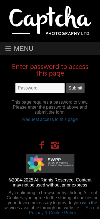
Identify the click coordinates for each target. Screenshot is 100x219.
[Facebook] (41, 145)
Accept (92, 207)
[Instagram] (55, 145)
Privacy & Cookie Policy (52, 212)
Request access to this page (50, 119)
